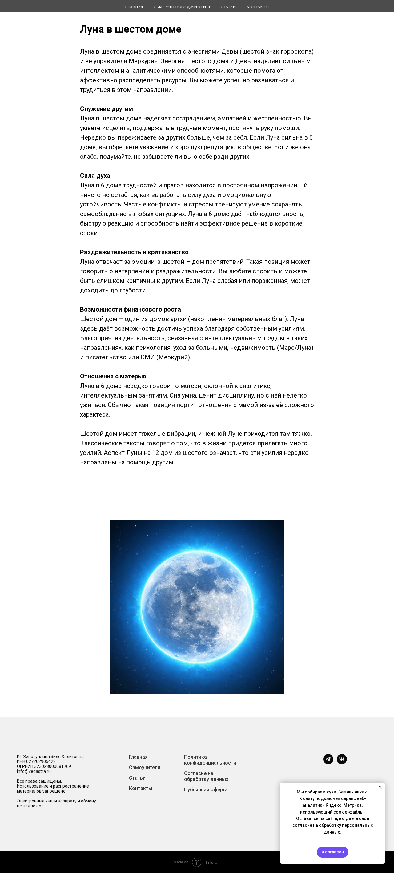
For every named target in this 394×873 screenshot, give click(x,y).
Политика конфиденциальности (210, 760)
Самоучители (144, 767)
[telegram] (328, 762)
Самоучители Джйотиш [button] (182, 6)
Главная (134, 6)
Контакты (258, 6)
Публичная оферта (206, 790)
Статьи (137, 778)
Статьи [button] (228, 6)
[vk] (342, 762)
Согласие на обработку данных (206, 776)
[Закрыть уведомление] (380, 787)
